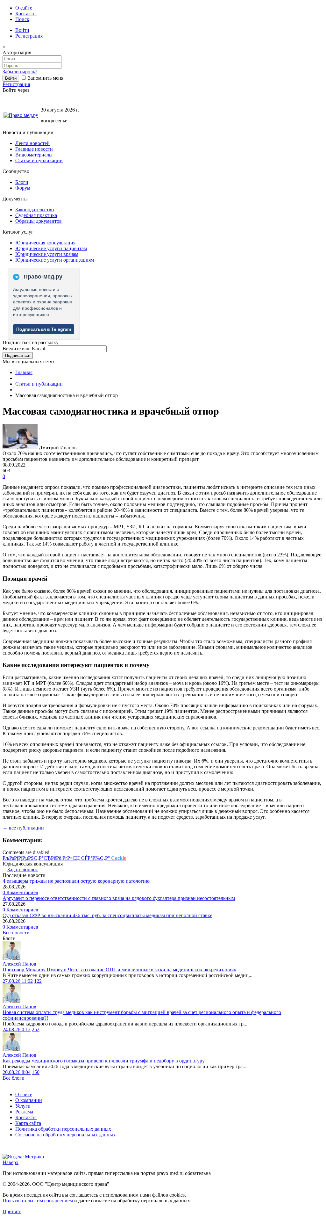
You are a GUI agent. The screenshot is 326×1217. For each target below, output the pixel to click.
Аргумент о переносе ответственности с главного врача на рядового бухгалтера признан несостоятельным (119, 898)
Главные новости (34, 149)
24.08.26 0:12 (17, 1029)
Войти (22, 30)
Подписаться (17, 355)
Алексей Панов (19, 964)
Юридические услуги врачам (46, 254)
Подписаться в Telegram (43, 329)
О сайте (23, 8)
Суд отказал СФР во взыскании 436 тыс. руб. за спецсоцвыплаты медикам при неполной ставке (107, 915)
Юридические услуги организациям (54, 260)
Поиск (22, 19)
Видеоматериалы (34, 154)
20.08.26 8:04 (17, 1072)
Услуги (23, 1106)
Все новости (16, 932)
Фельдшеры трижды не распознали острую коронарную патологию (76, 881)
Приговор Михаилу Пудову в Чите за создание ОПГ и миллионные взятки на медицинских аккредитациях (119, 969)
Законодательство (34, 209)
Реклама (24, 1111)
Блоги (21, 182)
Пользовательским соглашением (38, 1200)
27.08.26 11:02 (18, 981)
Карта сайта (28, 1123)
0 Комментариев (20, 892)
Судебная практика (36, 215)
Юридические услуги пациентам (51, 248)
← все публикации (23, 827)
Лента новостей (32, 143)
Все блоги (14, 1078)
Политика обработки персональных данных (63, 1129)
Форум (22, 188)
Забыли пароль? (20, 71)
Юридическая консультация (45, 242)
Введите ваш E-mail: (24, 348)
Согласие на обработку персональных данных (65, 1134)
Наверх (10, 1162)
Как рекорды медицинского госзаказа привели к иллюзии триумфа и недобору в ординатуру (104, 1060)
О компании (28, 1100)
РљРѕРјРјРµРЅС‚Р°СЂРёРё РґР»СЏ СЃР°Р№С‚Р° (64, 858)
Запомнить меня (45, 78)
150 (35, 1072)
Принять (12, 1211)
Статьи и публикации (39, 160)
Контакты (26, 13)
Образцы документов (38, 221)
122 (38, 981)
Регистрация (29, 36)
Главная (23, 372)
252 (35, 1029)
